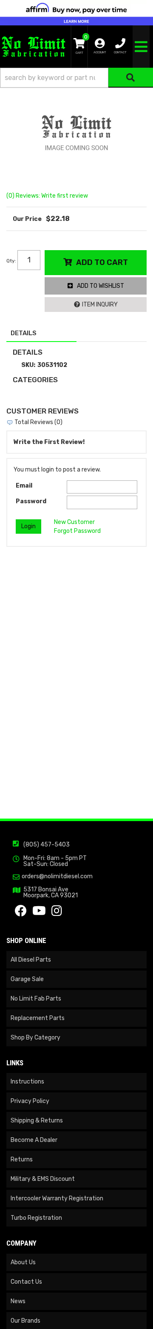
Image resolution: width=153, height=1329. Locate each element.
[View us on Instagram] (56, 913)
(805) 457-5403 (46, 844)
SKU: (28, 365)
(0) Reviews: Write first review (47, 195)
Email (24, 485)
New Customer (74, 522)
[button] (76, 78)
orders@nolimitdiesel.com (57, 877)
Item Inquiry (100, 304)
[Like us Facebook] (21, 913)
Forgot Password (77, 531)
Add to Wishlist (100, 286)
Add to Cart (102, 262)
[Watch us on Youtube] (39, 913)
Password (31, 501)
